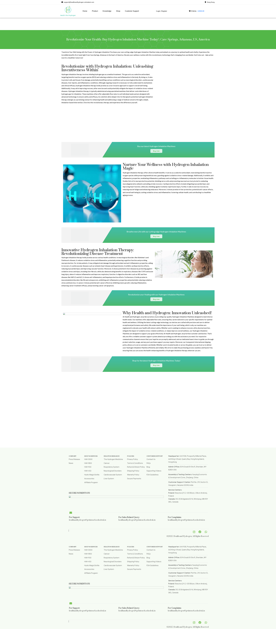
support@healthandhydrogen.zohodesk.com (78, 2)
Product (95, 11)
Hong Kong (210, 2)
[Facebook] (200, 531)
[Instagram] (194, 531)
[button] (95, 11)
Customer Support (132, 11)
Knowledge (107, 11)
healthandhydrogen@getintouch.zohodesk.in (87, 520)
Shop (118, 11)
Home (85, 11)
